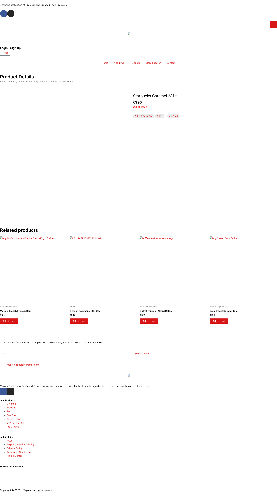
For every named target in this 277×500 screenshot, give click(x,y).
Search (273, 24)
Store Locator (153, 62)
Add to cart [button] (9, 321)
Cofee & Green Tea (27, 81)
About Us (119, 62)
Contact (170, 62)
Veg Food (173, 116)
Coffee (42, 81)
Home (105, 62)
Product (12, 81)
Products (135, 62)
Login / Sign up (10, 48)
